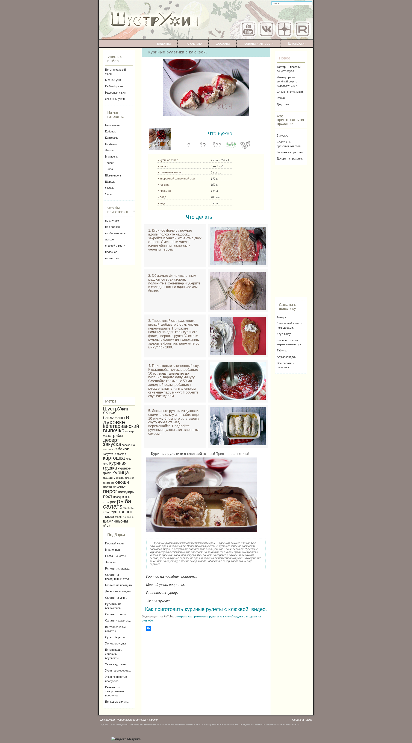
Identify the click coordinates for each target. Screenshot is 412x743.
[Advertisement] (119, 331)
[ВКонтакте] (148, 628)
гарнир (129, 431)
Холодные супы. (116, 643)
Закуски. (110, 562)
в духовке (116, 419)
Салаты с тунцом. (116, 614)
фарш (118, 516)
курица (120, 472)
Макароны (111, 156)
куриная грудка (115, 465)
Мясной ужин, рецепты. (165, 584)
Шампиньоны (113, 175)
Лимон (109, 150)
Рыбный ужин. (114, 86)
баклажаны (114, 417)
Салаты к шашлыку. (118, 620)
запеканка (128, 445)
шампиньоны (115, 521)
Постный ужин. (114, 543)
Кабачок (110, 131)
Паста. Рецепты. (115, 556)
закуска (112, 444)
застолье (108, 449)
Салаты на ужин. (116, 597)
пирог (110, 491)
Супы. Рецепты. (115, 637)
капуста (108, 454)
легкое (109, 239)
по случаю (193, 43)
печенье (119, 487)
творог (125, 511)
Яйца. (108, 194)
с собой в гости (115, 245)
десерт (111, 440)
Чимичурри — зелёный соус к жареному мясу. (287, 81)
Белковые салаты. (117, 701)
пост (107, 496)
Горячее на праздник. (119, 585)
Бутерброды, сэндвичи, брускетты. (113, 653)
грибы (117, 435)
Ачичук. (282, 317)
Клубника (111, 144)
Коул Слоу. (284, 334)
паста (107, 487)
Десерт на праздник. (118, 591)
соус (106, 512)
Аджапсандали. (287, 357)
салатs (113, 506)
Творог (109, 162)
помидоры (126, 492)
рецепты (164, 43)
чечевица (128, 517)
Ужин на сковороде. (118, 670)
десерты (223, 43)
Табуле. (282, 350)
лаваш (108, 477)
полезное (111, 252)
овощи (122, 482)
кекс (128, 458)
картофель (120, 454)
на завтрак (112, 258)
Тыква (109, 169)
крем (105, 463)
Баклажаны (112, 125)
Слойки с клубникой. (290, 91)
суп (114, 511)
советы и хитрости (259, 43)
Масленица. (113, 549)
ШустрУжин (297, 43)
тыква (108, 516)
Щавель (110, 181)
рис (113, 502)
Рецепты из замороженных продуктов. (114, 691)
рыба (124, 501)
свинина (128, 507)
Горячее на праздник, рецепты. (171, 576)
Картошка (111, 137)
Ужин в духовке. (115, 664)
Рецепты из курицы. (162, 593)
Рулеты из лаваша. (117, 568)
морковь (119, 477)
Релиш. (281, 98)
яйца (106, 525)
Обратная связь (302, 719)
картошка (114, 458)
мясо (128, 478)
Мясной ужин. (114, 80)
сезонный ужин (115, 98)
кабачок (121, 449)
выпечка (113, 430)
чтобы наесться (115, 233)
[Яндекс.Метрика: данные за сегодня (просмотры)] (126, 739)
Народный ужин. (115, 92)
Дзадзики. (283, 104)
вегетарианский (121, 426)
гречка (107, 436)
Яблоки (109, 188)
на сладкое (112, 226)
